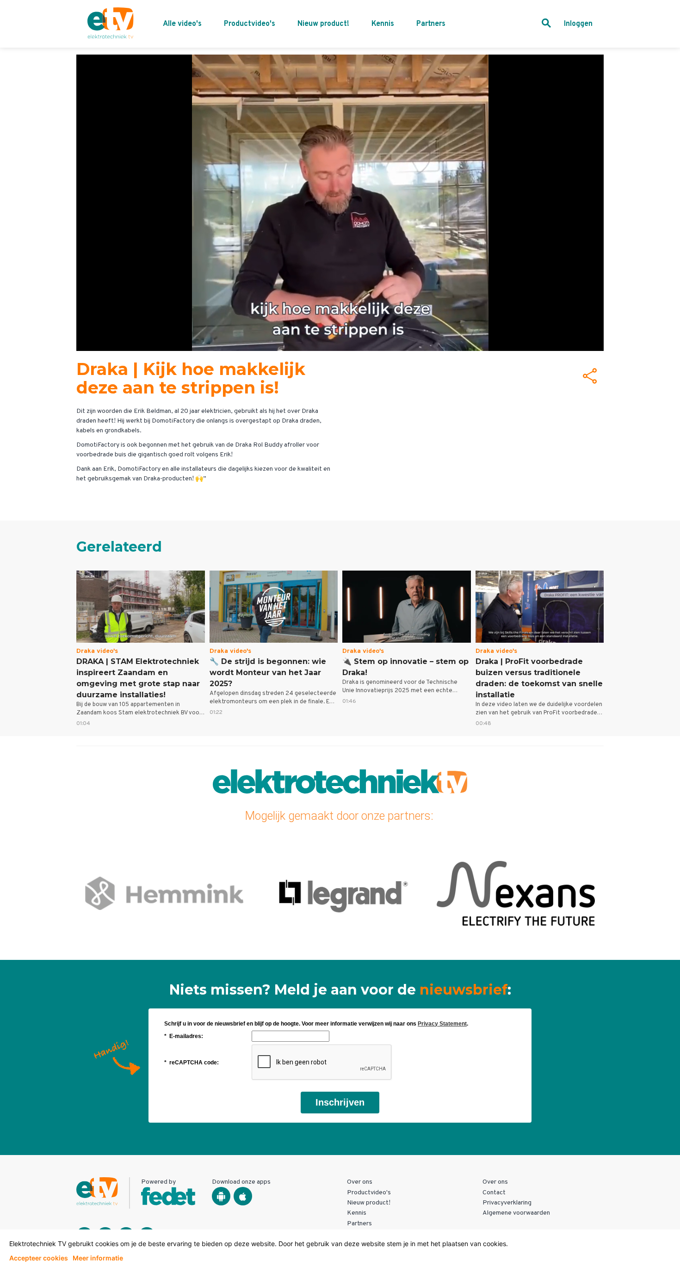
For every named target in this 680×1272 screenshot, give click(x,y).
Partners (430, 24)
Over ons (359, 1182)
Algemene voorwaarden (516, 1213)
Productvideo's (249, 24)
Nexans (340, 893)
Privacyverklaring (507, 1203)
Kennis (382, 24)
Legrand (164, 893)
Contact (494, 1193)
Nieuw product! (323, 24)
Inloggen (578, 24)
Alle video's (182, 24)
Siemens (515, 893)
